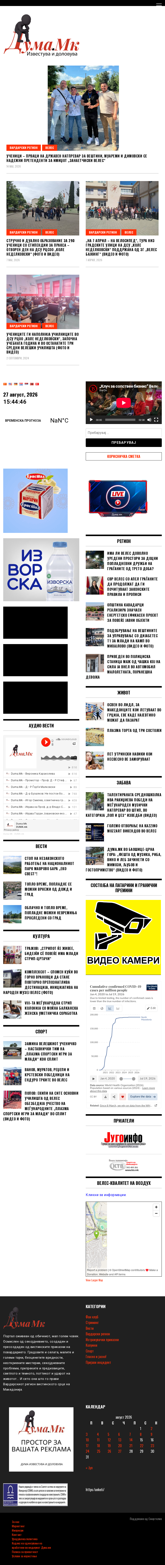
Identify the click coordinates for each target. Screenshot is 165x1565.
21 (130, 1445)
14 (131, 1439)
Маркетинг (18, 1526)
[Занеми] (149, 420)
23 (152, 1445)
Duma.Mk (7, 834)
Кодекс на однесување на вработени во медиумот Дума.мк (31, 1545)
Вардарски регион (24, 147)
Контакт (17, 1534)
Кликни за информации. (106, 1195)
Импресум (17, 1530)
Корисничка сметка (123, 456)
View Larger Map (94, 1280)
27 (119, 1451)
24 (87, 1451)
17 (87, 1445)
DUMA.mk (19, 834)
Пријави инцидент (98, 1362)
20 (120, 1445)
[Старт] (91, 420)
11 (98, 1439)
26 (109, 1451)
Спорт (90, 1351)
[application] (124, 402)
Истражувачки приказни (102, 1339)
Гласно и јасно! (96, 1356)
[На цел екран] (156, 420)
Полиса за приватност (25, 1551)
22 (141, 1445)
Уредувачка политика (24, 1539)
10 (87, 1439)
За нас (15, 1521)
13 (119, 1439)
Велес (49, 147)
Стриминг (92, 1322)
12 (109, 1439)
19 (109, 1445)
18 (98, 1445)
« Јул (89, 1467)
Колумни (91, 1345)
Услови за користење (24, 1556)
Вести (90, 1328)
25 (98, 1451)
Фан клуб (92, 1316)
